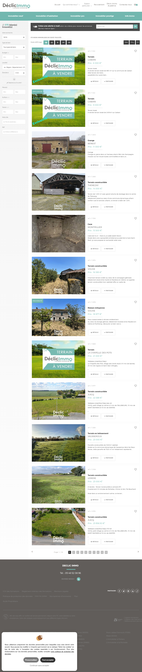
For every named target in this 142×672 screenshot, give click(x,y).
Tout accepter (48, 660)
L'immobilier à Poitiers (115, 639)
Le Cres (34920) (78, 639)
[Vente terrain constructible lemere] (58, 484)
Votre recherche (7, 33)
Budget (5, 53)
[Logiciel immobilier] (118, 619)
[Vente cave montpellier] (58, 233)
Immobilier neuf (15, 16)
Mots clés (5, 117)
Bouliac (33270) (78, 646)
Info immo (129, 16)
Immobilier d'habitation (47, 16)
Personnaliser (31, 660)
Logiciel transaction (132, 617)
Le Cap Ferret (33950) (80, 643)
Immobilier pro (77, 16)
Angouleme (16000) (80, 633)
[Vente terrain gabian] (58, 66)
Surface (6, 97)
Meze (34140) (111, 636)
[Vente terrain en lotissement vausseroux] (58, 443)
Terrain (5, 107)
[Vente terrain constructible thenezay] (58, 192)
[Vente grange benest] (58, 150)
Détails (95, 81)
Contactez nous (125, 5)
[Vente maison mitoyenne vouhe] (58, 317)
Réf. (3, 127)
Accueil (57, 5)
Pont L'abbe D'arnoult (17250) (118, 633)
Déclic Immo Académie (112, 5)
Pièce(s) (4, 87)
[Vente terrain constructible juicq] (58, 401)
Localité (4, 62)
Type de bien (6, 43)
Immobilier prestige (105, 16)
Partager (109, 81)
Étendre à (5, 72)
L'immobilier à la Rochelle (116, 643)
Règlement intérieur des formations (36, 591)
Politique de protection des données (18, 596)
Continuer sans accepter (39, 665)
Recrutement (99, 5)
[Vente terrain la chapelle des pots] (58, 359)
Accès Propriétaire (10, 601)
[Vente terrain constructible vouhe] (58, 275)
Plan (76, 596)
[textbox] (14, 67)
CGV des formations (11, 591)
